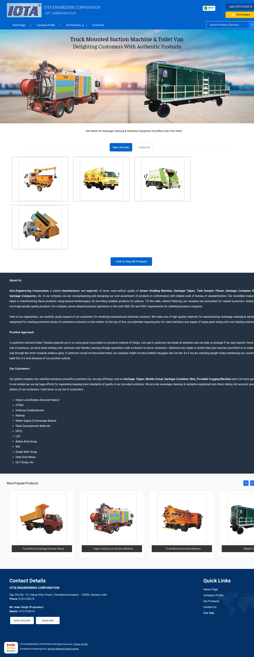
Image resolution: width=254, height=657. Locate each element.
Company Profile (46, 25)
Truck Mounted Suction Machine (183, 548)
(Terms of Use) (81, 644)
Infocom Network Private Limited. (63, 649)
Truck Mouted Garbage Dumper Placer (43, 548)
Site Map (208, 613)
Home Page (19, 25)
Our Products (73, 25)
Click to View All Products (131, 261)
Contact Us (98, 25)
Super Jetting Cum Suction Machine (113, 548)
